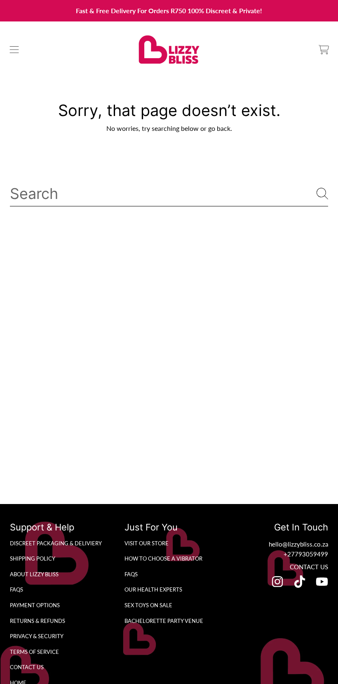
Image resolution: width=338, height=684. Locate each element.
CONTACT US (309, 566)
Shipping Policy (32, 558)
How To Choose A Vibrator (163, 558)
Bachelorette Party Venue (163, 621)
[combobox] (169, 193)
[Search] (322, 194)
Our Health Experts (153, 589)
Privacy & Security (36, 636)
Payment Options (35, 605)
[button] (14, 49)
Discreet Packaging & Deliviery (56, 543)
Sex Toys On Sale (148, 605)
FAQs (16, 589)
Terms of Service (34, 651)
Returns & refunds (37, 621)
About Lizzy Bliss (34, 574)
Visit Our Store (146, 543)
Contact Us (27, 667)
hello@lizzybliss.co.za (298, 544)
